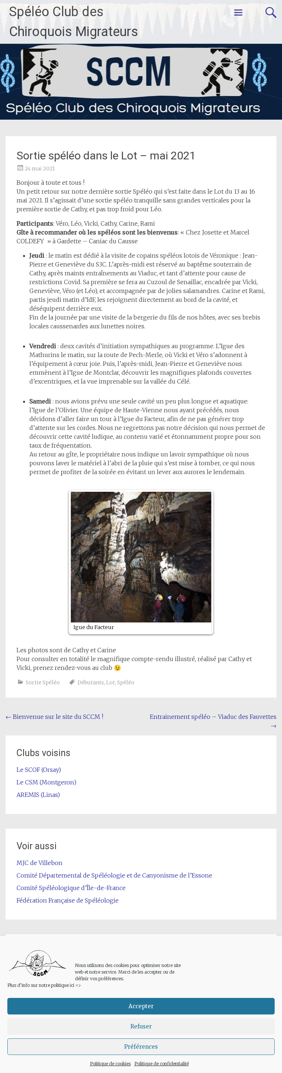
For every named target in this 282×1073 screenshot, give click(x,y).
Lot (110, 682)
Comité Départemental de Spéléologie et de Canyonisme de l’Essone (114, 875)
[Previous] (82, 562)
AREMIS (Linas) (38, 794)
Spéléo (125, 682)
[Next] (200, 562)
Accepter (141, 1006)
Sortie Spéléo (43, 682)
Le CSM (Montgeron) (46, 782)
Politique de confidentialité (161, 1063)
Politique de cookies (110, 1063)
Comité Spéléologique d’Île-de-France (71, 888)
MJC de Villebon (39, 862)
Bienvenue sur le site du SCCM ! (54, 716)
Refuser (141, 1026)
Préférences (141, 1046)
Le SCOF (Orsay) (39, 769)
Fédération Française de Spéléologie (68, 900)
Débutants (90, 682)
